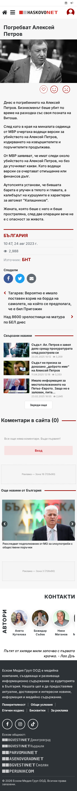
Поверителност (13, 704)
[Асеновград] (22, 758)
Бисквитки (38, 710)
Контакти (59, 596)
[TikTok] (33, 724)
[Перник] (18, 771)
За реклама (59, 710)
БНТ (26, 259)
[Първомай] (19, 752)
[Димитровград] (26, 740)
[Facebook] (7, 724)
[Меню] (12, 12)
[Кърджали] (23, 746)
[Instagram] (20, 724)
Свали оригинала (15, 44)
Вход (38, 450)
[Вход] (70, 12)
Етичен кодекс (13, 710)
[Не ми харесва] (67, 89)
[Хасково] (38, 12)
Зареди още (38, 405)
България (16, 235)
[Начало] (4, 12)
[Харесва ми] (55, 89)
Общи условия (42, 704)
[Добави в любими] (44, 89)
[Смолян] (25, 765)
